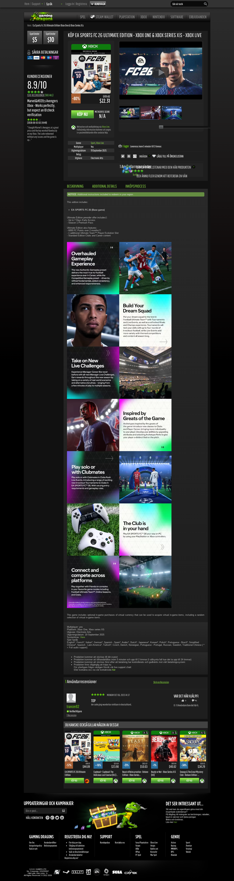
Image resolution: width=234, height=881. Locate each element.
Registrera (81, 4)
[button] (37, 4)
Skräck (188, 851)
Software (177, 17)
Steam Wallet (104, 17)
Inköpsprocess (135, 186)
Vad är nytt (33, 848)
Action (173, 842)
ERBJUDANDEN (197, 17)
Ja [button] (185, 700)
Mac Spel (153, 854)
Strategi (189, 848)
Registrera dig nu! (71, 857)
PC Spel (138, 854)
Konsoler (153, 851)
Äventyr (189, 845)
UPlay (138, 851)
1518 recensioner (40, 95)
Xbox (143, 17)
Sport (93, 142)
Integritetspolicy (35, 845)
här (175, 822)
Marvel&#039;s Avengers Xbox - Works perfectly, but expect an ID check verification (42, 107)
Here (82, 637)
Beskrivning (75, 186)
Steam (138, 845)
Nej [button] (196, 700)
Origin (152, 845)
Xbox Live (105, 126)
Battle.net (154, 848)
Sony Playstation (142, 842)
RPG (172, 851)
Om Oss (31, 842)
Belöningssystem (50, 845)
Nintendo (159, 17)
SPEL (82, 17)
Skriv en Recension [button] (161, 682)
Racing (173, 845)
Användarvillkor (50, 842)
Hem (26, 4)
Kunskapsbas (105, 842)
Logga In (69, 4)
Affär (137, 848)
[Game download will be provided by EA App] (87, 781)
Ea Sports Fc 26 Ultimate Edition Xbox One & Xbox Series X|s (58, 25)
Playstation (127, 17)
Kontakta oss (120, 842)
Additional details (104, 186)
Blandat (174, 854)
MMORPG (174, 848)
